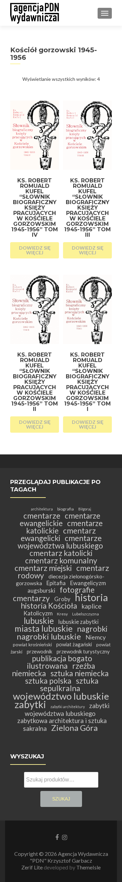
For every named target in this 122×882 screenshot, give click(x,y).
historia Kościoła (49, 605)
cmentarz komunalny (61, 560)
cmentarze (41, 515)
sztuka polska (48, 680)
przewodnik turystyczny (83, 651)
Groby (62, 598)
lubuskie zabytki (78, 621)
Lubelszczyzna (85, 613)
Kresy (62, 613)
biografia (65, 508)
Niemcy (95, 637)
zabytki (30, 704)
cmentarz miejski (43, 568)
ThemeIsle (88, 867)
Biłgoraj (84, 509)
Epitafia (56, 583)
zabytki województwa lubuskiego (67, 709)
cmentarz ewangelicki (58, 534)
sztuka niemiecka (79, 673)
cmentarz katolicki (61, 553)
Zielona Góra (74, 728)
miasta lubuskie (44, 628)
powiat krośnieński (32, 644)
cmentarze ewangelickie (60, 519)
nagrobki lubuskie (49, 636)
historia (91, 597)
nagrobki (92, 628)
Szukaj (61, 799)
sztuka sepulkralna (69, 684)
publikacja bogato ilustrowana (59, 662)
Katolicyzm (38, 613)
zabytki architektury (67, 706)
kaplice (91, 606)
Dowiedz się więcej (34, 250)
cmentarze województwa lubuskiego (60, 542)
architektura (42, 509)
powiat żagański (74, 644)
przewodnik (39, 651)
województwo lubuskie (61, 696)
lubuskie (39, 621)
